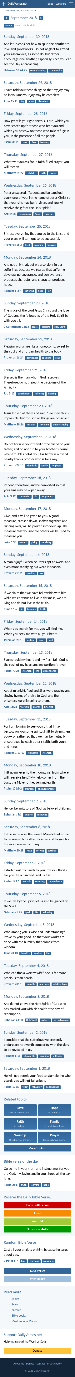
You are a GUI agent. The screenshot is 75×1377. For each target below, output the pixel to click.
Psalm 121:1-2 (13, 788)
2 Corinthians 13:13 (16, 326)
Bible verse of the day (21, 1162)
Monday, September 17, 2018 (27, 509)
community (56, 70)
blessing (44, 142)
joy (22, 101)
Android (37, 1221)
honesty (31, 609)
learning (35, 1185)
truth (43, 609)
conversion (24, 496)
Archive (25, 10)
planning (38, 245)
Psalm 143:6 (11, 881)
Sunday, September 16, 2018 (26, 555)
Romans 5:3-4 (12, 290)
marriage (44, 984)
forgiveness (25, 214)
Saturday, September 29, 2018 (28, 83)
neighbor (56, 466)
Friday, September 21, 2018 (25, 370)
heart (41, 640)
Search (16, 1304)
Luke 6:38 (10, 542)
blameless (43, 101)
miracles (31, 425)
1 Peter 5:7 (11, 1261)
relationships (60, 984)
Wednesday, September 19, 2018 (30, 437)
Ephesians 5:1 (12, 814)
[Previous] (6, 18)
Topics (50, 4)
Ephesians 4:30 (13, 1020)
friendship (32, 466)
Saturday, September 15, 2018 (28, 586)
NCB (7, 25)
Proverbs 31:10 (13, 984)
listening (48, 707)
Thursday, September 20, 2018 (28, 406)
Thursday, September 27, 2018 (28, 155)
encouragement (46, 789)
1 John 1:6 (10, 609)
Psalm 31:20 (11, 142)
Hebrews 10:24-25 (15, 70)
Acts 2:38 (10, 214)
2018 (33, 10)
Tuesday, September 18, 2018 (27, 478)
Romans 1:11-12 (14, 753)
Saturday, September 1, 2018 (27, 1069)
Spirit (38, 214)
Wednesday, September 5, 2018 (29, 925)
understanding (60, 425)
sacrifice (52, 851)
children (29, 815)
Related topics (15, 1099)
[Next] (41, 18)
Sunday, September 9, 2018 (25, 801)
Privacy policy (54, 1363)
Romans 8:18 (12, 1056)
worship (24, 707)
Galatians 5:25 (13, 912)
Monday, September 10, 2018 (27, 765)
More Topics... (37, 1148)
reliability (32, 173)
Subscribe (61, 4)
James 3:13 (11, 953)
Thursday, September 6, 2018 (27, 894)
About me (18, 1363)
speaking (46, 358)
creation (29, 789)
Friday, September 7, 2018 (24, 863)
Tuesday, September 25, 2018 (27, 227)
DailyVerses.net (11, 10)
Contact (41, 1363)
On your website (37, 1229)
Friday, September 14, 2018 (25, 622)
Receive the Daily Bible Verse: (27, 1197)
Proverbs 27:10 (13, 465)
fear (34, 142)
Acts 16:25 (10, 707)
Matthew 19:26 (13, 424)
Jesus (31, 101)
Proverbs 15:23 (13, 573)
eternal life (29, 1056)
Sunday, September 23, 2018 (26, 303)
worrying (34, 1261)
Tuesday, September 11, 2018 (27, 719)
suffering (29, 291)
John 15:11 (11, 101)
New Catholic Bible (25, 25)
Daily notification (37, 1205)
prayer (53, 173)
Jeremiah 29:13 (13, 640)
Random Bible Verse (20, 1243)
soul (57, 358)
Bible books (19, 1315)
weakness (48, 1261)
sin (35, 496)
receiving (46, 542)
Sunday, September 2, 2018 (25, 1033)
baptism (49, 214)
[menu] (71, 5)
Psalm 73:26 (11, 671)
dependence (49, 671)
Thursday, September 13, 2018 (28, 653)
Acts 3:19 (10, 496)
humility (25, 953)
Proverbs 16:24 (13, 357)
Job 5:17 (9, 393)
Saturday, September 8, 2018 (27, 827)
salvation (44, 425)
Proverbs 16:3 (13, 244)
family (44, 466)
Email (37, 1213)
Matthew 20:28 (13, 850)
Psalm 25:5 (11, 1184)
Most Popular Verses (24, 1321)
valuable (31, 984)
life (37, 671)
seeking (30, 640)
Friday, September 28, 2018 (25, 114)
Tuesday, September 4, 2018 (26, 966)
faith (43, 173)
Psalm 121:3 (11, 1087)
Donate (37, 1350)
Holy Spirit (59, 327)
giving (34, 542)
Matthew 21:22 (13, 173)
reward (23, 542)
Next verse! (37, 1271)
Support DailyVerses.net (23, 1335)
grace (35, 327)
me (12, 1341)
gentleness (32, 358)
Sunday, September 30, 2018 (26, 37)
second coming (38, 70)
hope (40, 291)
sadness (45, 1020)
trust (25, 142)
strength (27, 671)
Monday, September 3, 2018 (26, 997)
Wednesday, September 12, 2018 (30, 684)
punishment (24, 394)
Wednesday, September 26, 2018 (30, 186)
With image (37, 1279)
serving (40, 851)
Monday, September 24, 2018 (27, 258)
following (42, 815)
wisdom (38, 953)
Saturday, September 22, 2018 (28, 339)
